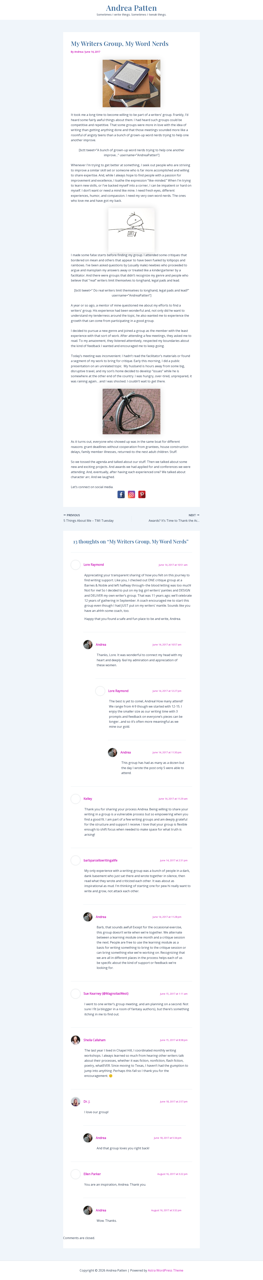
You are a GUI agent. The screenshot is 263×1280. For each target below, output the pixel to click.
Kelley (88, 799)
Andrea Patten (131, 7)
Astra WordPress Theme (165, 1270)
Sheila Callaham (95, 1040)
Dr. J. (87, 1101)
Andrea (101, 644)
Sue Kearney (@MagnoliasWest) (106, 993)
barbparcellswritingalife (100, 860)
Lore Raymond (94, 564)
